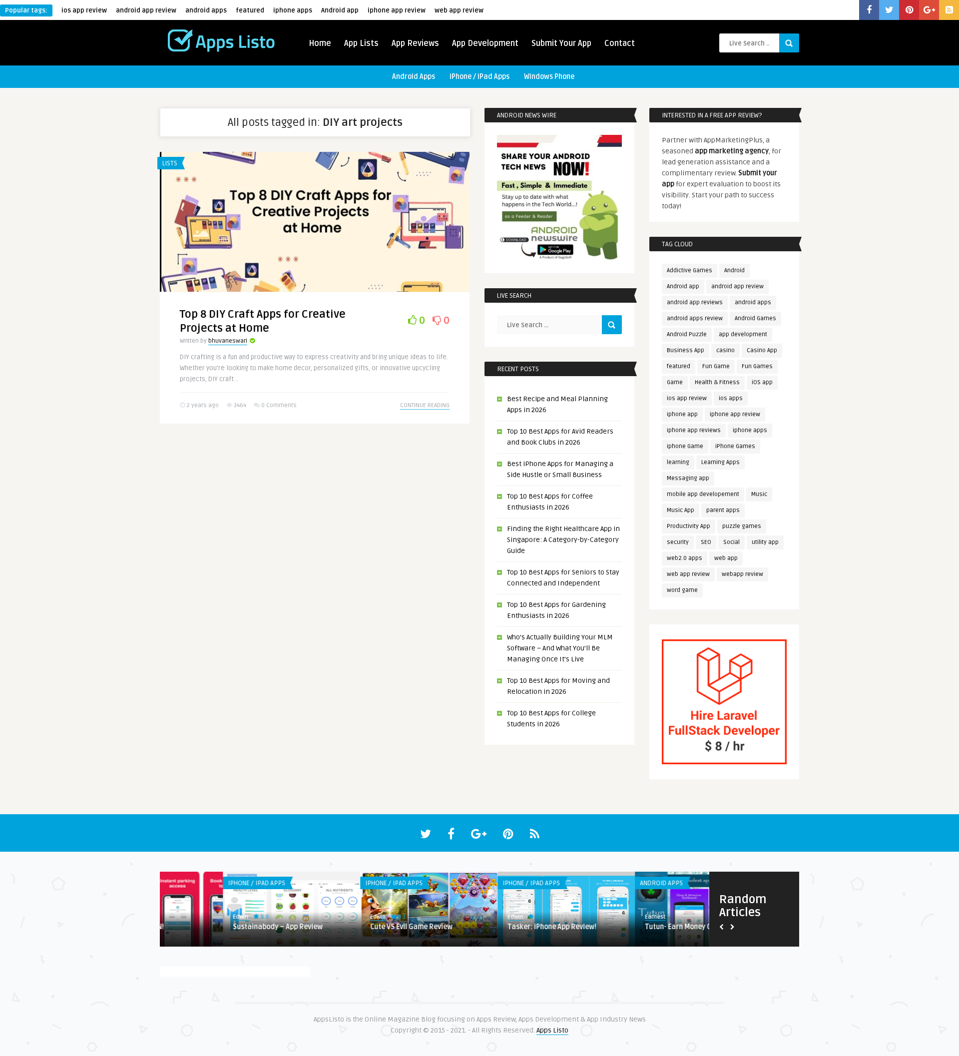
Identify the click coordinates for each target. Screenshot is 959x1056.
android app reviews (695, 302)
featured (250, 10)
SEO (706, 542)
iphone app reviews (694, 430)
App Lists (361, 43)
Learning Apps (720, 462)
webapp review (742, 574)
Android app (340, 10)
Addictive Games (689, 270)
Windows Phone (549, 76)
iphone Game (685, 446)
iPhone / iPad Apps (479, 76)
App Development (485, 43)
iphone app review (397, 10)
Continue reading (425, 405)
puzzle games (741, 526)
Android (734, 270)
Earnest (592, 917)
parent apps (723, 510)
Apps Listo (552, 1030)
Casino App (762, 350)
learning (678, 462)
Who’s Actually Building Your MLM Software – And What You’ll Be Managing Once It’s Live (560, 648)
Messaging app (688, 478)
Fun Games (757, 366)
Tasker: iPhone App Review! (489, 927)
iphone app (682, 414)
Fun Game (716, 366)
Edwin (177, 917)
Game (675, 382)
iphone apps (292, 10)
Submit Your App (561, 43)
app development (743, 334)
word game (682, 590)
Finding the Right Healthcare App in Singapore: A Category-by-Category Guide (563, 540)
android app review (146, 10)
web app (726, 558)
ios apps (731, 398)
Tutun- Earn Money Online (623, 927)
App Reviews (415, 43)
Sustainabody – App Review (215, 927)
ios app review (84, 10)
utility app (765, 542)
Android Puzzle (687, 334)
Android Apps (413, 76)
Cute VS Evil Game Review (348, 927)
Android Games (755, 318)
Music (759, 494)
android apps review (695, 318)
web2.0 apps (684, 558)
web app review (459, 10)
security (678, 542)
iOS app (762, 382)
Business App (685, 350)
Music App (680, 510)
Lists (169, 163)
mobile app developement (703, 494)
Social (731, 542)
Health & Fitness (717, 382)
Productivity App (688, 526)
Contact (619, 43)
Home (320, 43)
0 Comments (279, 405)
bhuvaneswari (227, 341)
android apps (206, 10)
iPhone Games (735, 446)
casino (725, 350)
